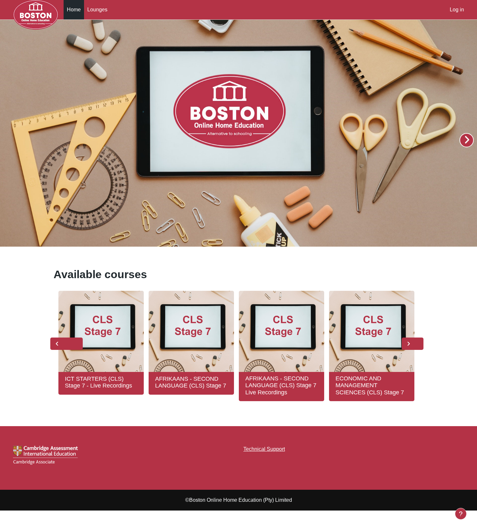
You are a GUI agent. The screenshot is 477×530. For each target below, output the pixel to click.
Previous (66, 344)
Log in (457, 9)
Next (412, 344)
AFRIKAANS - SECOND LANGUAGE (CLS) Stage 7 (190, 382)
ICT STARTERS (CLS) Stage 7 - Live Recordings (98, 382)
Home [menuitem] (74, 9)
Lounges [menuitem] (97, 9)
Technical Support (264, 449)
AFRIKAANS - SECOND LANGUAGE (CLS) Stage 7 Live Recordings (280, 385)
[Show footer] (461, 514)
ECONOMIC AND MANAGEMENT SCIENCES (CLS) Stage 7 (370, 385)
